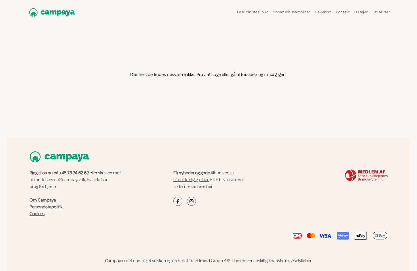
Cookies (37, 214)
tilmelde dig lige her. (191, 180)
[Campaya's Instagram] (191, 201)
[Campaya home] (51, 12)
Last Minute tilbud (253, 12)
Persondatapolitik (46, 207)
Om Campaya (43, 200)
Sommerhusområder (291, 12)
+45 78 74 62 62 (74, 173)
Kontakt (343, 12)
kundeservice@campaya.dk (59, 180)
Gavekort (323, 12)
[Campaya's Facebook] (177, 201)
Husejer (361, 12)
